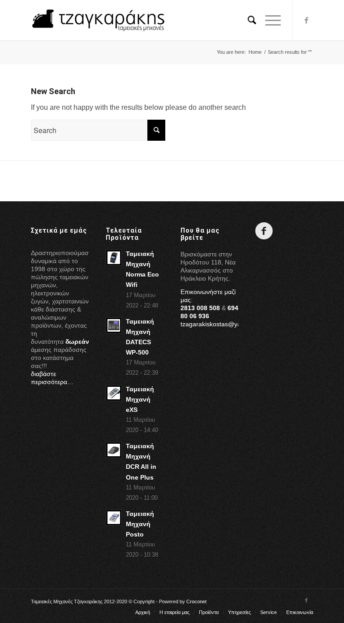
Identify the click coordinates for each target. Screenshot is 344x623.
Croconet (196, 601)
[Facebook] (306, 20)
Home (255, 52)
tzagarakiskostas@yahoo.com (223, 324)
